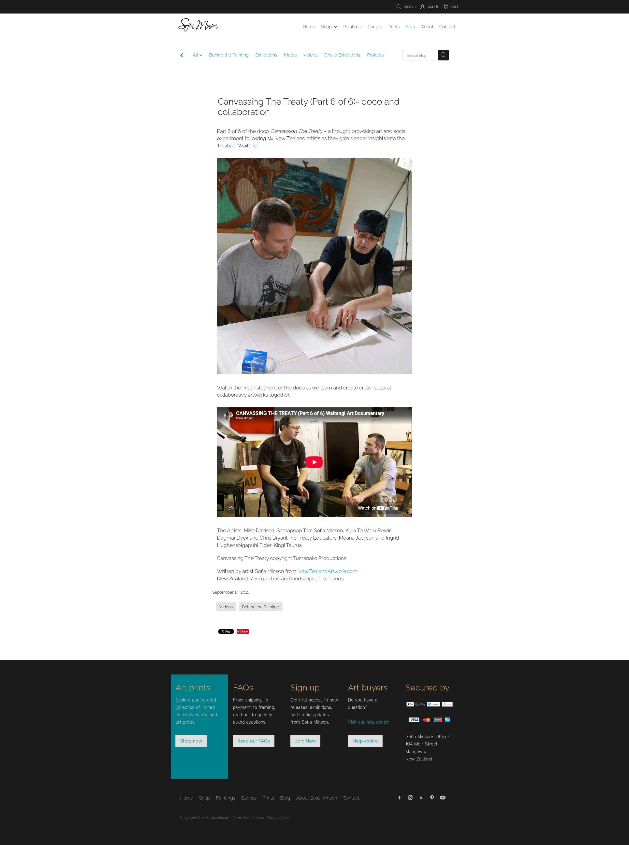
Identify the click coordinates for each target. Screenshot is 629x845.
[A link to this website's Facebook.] (399, 797)
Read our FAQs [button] (254, 740)
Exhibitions (266, 54)
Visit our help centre (368, 721)
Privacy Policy (278, 817)
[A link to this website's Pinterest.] (432, 797)
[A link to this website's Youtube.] (442, 797)
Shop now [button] (191, 740)
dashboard (220, 817)
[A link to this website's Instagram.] (410, 797)
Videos (310, 54)
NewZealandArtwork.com (327, 570)
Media (290, 54)
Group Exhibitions (342, 54)
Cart (454, 6)
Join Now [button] (305, 740)
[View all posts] (181, 55)
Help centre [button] (365, 740)
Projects (375, 54)
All (196, 54)
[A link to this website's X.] (421, 797)
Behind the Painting (229, 54)
